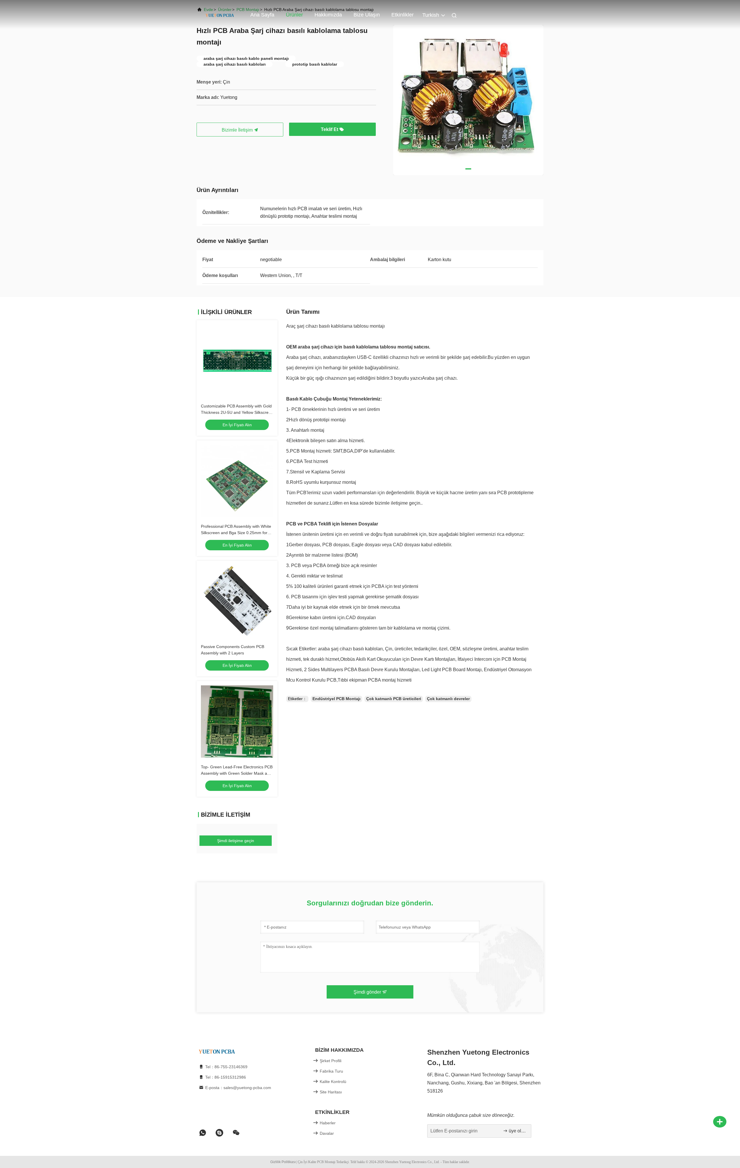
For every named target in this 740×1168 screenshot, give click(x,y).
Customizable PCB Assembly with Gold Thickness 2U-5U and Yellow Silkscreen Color (237, 412)
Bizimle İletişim (238, 130)
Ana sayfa (262, 15)
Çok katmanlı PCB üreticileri (393, 698)
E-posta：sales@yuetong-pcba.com (238, 1087)
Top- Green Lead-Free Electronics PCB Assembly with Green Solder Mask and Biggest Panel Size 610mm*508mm (237, 773)
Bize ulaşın (367, 15)
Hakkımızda (328, 15)
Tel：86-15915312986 (225, 1077)
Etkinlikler (402, 15)
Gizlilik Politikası (283, 1162)
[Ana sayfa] (219, 14)
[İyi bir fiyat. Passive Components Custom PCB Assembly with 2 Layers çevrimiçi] (237, 601)
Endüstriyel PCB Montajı (336, 698)
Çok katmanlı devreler (448, 698)
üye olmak (517, 1130)
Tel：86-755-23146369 (226, 1066)
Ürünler (294, 15)
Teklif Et (330, 129)
